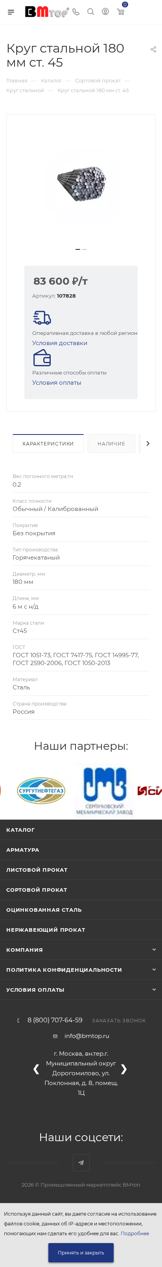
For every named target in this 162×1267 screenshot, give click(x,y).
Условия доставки (59, 343)
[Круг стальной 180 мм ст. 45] (81, 184)
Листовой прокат (37, 870)
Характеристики (48, 444)
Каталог (20, 830)
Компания (24, 950)
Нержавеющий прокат (45, 930)
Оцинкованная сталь (43, 910)
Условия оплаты (56, 382)
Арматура (22, 850)
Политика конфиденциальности (64, 970)
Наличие (111, 444)
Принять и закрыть (81, 1253)
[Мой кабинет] (105, 12)
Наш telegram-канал (81, 1162)
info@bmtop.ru (86, 1036)
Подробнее (135, 1233)
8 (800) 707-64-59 (55, 1020)
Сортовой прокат (36, 890)
